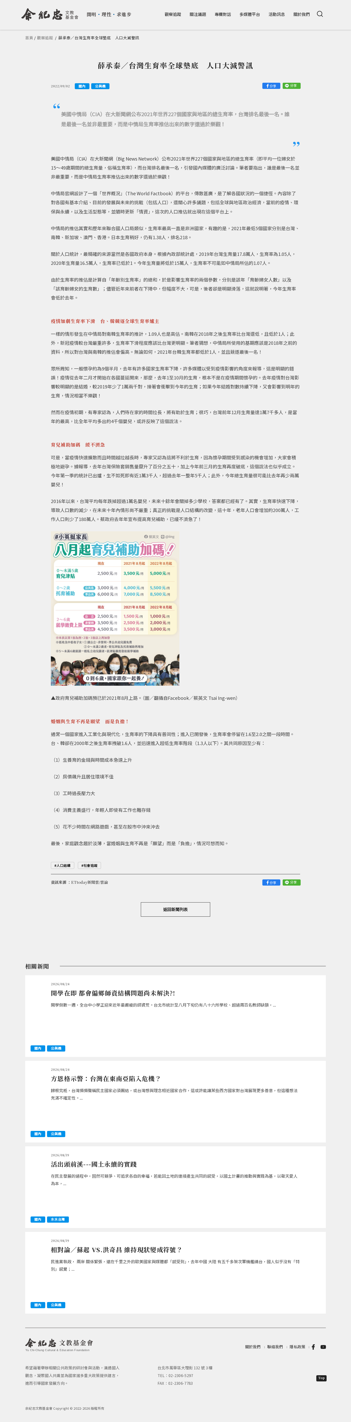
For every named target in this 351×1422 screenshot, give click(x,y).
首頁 (29, 37)
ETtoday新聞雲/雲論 (89, 882)
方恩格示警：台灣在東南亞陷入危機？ (106, 1078)
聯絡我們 (275, 1346)
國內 (82, 85)
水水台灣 (58, 1219)
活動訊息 (277, 14)
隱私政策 (297, 1346)
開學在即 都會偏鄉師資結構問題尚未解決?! (113, 992)
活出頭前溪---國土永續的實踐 (94, 1163)
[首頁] (50, 12)
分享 (273, 85)
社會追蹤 (91, 865)
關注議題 (198, 14)
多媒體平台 (249, 14)
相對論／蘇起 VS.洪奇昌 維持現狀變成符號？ (117, 1249)
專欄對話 (223, 14)
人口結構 (64, 865)
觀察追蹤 (173, 14)
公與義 (100, 85)
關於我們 (301, 14)
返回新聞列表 (175, 909)
